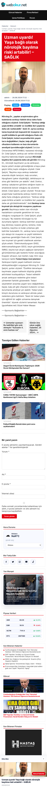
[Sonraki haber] (40, 578)
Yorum (5, 451)
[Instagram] (19, 562)
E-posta (6, 484)
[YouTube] (26, 562)
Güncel (13, 26)
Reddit (8, 109)
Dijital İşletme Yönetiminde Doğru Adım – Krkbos (23, 664)
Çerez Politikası (18, 18)
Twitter (15, 105)
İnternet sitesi (8, 493)
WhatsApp (36, 105)
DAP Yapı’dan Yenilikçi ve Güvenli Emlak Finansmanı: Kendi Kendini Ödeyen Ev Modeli (22, 655)
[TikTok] (33, 562)
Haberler (5, 26)
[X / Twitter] (13, 562)
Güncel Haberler (15, 12)
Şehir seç (10, 540)
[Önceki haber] (35, 578)
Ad (4, 474)
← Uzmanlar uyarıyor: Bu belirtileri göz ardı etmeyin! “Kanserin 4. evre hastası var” (13, 326)
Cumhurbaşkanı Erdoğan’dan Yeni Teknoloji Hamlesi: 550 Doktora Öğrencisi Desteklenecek (23, 651)
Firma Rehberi (32, 12)
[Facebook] (6, 562)
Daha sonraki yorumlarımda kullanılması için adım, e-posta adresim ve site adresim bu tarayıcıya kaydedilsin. (22, 508)
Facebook (25, 105)
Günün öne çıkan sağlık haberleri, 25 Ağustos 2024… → (35, 327)
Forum (32, 18)
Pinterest (17, 109)
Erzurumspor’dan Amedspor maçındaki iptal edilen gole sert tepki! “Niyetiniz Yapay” (23, 667)
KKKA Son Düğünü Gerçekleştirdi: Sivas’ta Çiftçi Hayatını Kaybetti (23, 660)
